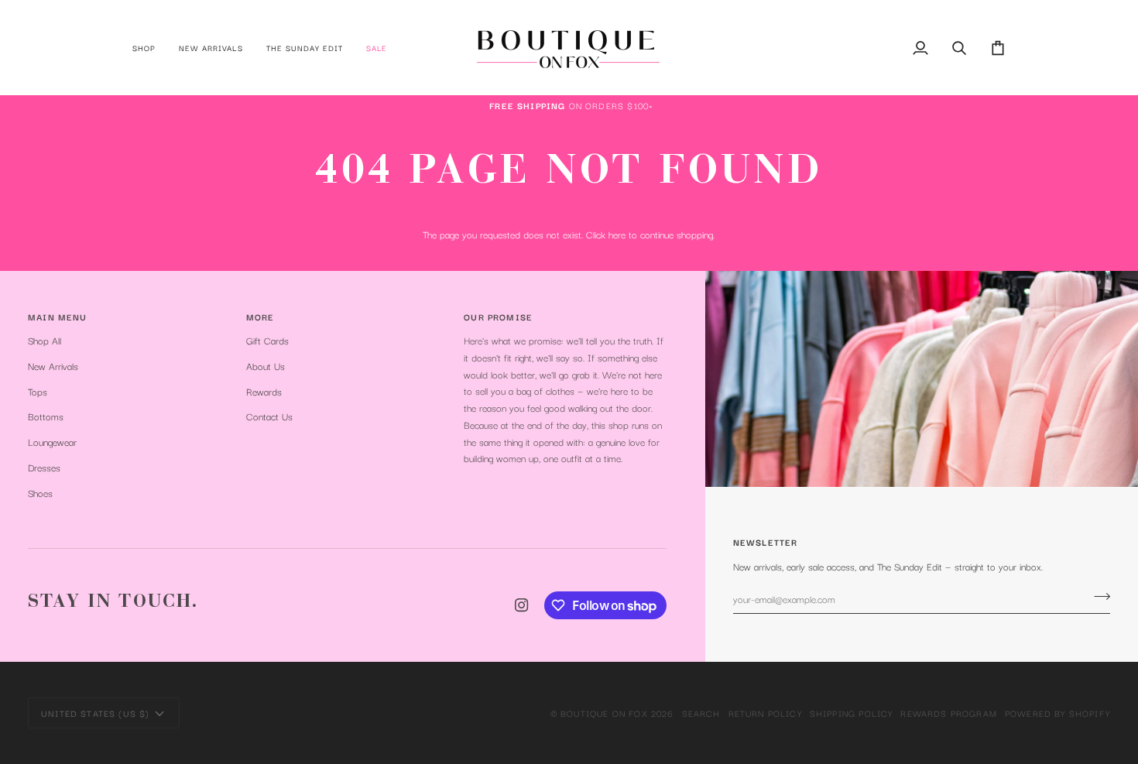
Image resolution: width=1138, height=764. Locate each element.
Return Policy (765, 713)
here (617, 234)
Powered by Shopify (1057, 713)
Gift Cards (267, 340)
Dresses (44, 467)
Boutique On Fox (604, 713)
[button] (149, 47)
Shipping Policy (851, 713)
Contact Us (269, 416)
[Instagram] (522, 605)
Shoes (40, 492)
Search (701, 713)
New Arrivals (53, 365)
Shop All (44, 340)
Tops (37, 391)
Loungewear (52, 441)
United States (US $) (95, 713)
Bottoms (45, 416)
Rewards (264, 391)
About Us (265, 365)
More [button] (260, 317)
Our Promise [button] (498, 317)
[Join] (1097, 596)
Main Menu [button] (57, 317)
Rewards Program (948, 713)
